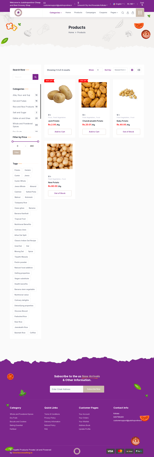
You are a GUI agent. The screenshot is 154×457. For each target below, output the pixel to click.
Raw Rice (18, 322)
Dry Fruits (25, 132)
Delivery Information (52, 422)
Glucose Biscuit (21, 311)
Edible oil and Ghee (25, 118)
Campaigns (91, 12)
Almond (33, 186)
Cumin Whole (20, 181)
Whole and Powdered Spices (25, 125)
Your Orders (84, 418)
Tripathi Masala (21, 257)
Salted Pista (31, 192)
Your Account (84, 414)
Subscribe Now (93, 389)
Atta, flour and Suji (25, 95)
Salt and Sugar (25, 112)
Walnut (17, 197)
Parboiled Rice (21, 316)
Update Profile (84, 429)
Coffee (33, 333)
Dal (27, 246)
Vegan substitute (22, 278)
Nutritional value (22, 295)
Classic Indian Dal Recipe (25, 241)
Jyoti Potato (53, 121)
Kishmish (29, 197)
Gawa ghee (19, 208)
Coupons (103, 12)
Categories (55, 12)
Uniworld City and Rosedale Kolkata (92, 5)
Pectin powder (21, 262)
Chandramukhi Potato (92, 121)
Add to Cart (60, 132)
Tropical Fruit (20, 219)
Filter (17, 152)
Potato (17, 170)
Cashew (18, 192)
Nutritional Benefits (23, 224)
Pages (113, 12)
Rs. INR (130, 4)
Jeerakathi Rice (21, 327)
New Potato (53, 182)
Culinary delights (22, 300)
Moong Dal (19, 251)
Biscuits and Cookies (18, 422)
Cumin (17, 175)
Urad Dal (18, 246)
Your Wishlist (84, 422)
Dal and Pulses (25, 101)
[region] (25, 108)
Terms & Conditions (52, 414)
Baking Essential (16, 425)
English (119, 4)
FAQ (46, 429)
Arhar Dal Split (20, 235)
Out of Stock (128, 132)
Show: (91, 70)
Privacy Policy (50, 418)
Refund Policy (49, 425)
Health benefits (21, 284)
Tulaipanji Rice (21, 203)
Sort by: (108, 70)
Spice (30, 251)
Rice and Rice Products (25, 106)
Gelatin (28, 170)
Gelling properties (22, 273)
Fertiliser (13, 429)
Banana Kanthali (22, 213)
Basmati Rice (20, 333)
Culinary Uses (20, 230)
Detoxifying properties (24, 306)
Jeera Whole (20, 186)
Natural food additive (24, 268)
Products (78, 12)
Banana (32, 208)
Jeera (26, 175)
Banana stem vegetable (25, 289)
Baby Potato (122, 121)
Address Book (84, 425)
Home (68, 12)
